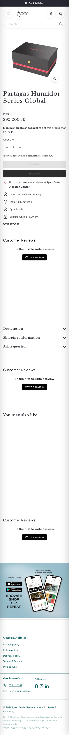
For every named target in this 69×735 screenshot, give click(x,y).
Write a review (34, 257)
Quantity (8, 139)
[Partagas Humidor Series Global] (26, 449)
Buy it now (34, 173)
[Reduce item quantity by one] (6, 147)
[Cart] (60, 14)
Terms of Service (12, 661)
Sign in (7, 127)
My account (10, 666)
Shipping (22, 155)
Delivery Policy (11, 655)
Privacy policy (11, 644)
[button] (11, 224)
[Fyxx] (22, 14)
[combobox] (34, 24)
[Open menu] (8, 14)
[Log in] (51, 14)
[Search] (61, 24)
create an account (27, 127)
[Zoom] (55, 78)
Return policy (10, 650)
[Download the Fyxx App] (34, 590)
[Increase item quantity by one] (20, 147)
